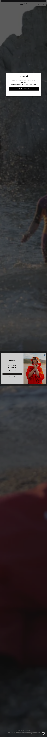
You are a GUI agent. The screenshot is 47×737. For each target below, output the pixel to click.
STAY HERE (23, 92)
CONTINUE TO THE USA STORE (24, 88)
